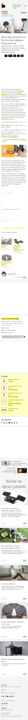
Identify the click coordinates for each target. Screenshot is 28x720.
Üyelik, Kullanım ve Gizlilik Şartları (8, 693)
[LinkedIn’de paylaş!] (14, 56)
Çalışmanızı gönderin (6, 713)
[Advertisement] (14, 357)
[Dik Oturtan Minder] (6, 242)
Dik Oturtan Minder (4, 246)
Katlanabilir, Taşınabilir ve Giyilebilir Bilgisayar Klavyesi (18, 247)
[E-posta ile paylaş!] (22, 56)
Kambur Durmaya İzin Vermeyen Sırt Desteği (6, 263)
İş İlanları (23, 12)
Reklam (2, 710)
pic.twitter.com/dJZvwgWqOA (9, 136)
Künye (2, 691)
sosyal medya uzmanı (13, 389)
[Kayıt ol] (24, 336)
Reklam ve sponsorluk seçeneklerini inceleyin (11, 716)
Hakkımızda (3, 690)
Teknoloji (11, 710)
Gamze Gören (11, 273)
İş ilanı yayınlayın (5, 714)
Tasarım (7, 710)
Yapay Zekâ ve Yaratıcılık (8, 16)
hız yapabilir (20, 91)
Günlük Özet (6, 328)
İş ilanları (4, 376)
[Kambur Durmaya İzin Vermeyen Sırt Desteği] (6, 258)
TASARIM (24, 277)
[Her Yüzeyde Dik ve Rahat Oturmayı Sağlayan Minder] (14, 535)
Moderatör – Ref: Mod (13, 379)
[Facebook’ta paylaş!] (5, 56)
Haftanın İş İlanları (7, 332)
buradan (16, 184)
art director (10, 410)
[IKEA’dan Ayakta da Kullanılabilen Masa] (14, 648)
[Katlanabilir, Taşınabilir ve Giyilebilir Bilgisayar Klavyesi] (18, 242)
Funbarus (4, 117)
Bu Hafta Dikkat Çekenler (9, 330)
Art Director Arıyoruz (13, 408)
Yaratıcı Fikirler (4, 705)
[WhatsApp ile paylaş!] (18, 56)
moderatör (10, 381)
